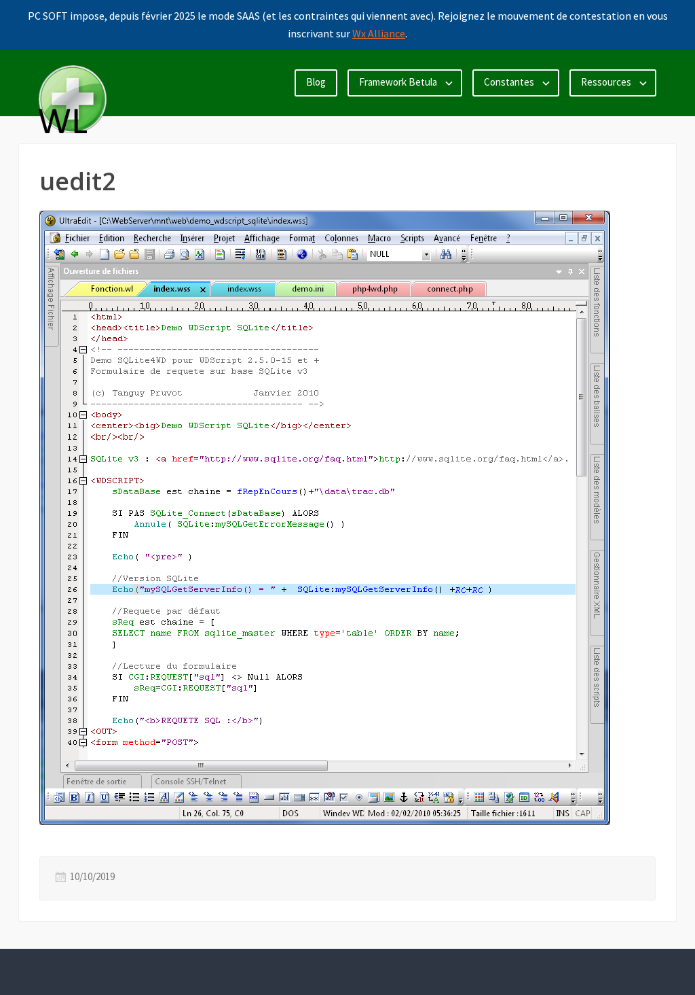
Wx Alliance (378, 33)
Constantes (509, 81)
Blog (316, 81)
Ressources (606, 81)
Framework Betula (398, 81)
